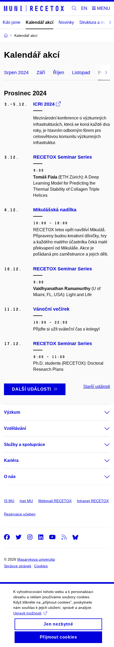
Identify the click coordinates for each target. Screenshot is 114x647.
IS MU (9, 501)
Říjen (58, 72)
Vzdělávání (15, 428)
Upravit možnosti (27, 613)
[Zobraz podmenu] (102, 412)
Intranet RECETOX (93, 501)
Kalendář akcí (39, 22)
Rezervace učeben (20, 514)
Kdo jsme (11, 22)
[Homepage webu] (34, 9)
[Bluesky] (75, 537)
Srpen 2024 (16, 72)
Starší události (96, 386)
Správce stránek (17, 566)
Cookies (41, 566)
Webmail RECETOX (55, 501)
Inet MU (26, 501)
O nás (10, 476)
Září (41, 72)
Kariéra (11, 460)
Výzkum (12, 412)
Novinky (66, 22)
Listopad (81, 72)
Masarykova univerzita (36, 559)
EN (84, 8)
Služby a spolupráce (24, 444)
